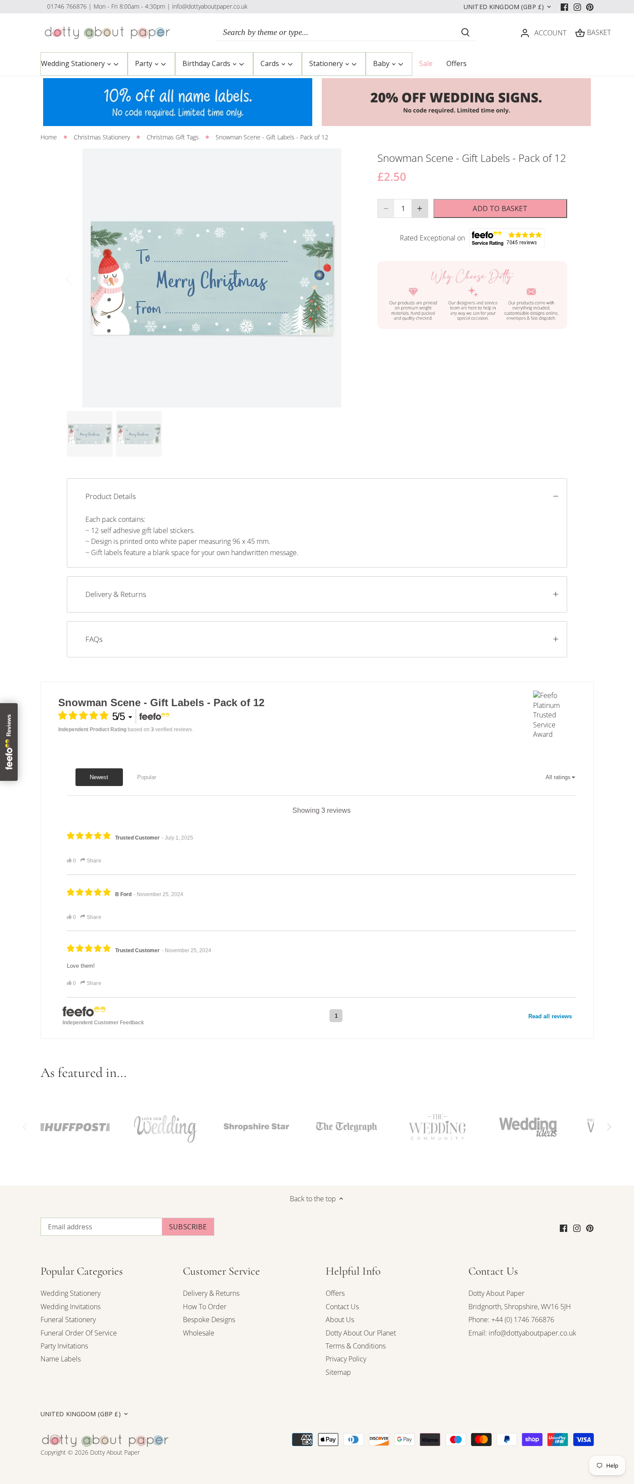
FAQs (94, 639)
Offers (335, 1293)
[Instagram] (577, 6)
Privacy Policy (346, 1359)
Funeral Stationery (68, 1319)
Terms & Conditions (356, 1346)
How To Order (204, 1306)
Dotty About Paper (496, 1293)
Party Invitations (64, 1346)
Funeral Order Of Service (79, 1333)
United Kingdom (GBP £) (504, 7)
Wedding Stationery (70, 1293)
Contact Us (342, 1306)
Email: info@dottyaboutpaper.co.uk (522, 1333)
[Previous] (79, 278)
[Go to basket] (580, 32)
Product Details (110, 496)
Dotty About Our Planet (361, 1333)
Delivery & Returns (115, 594)
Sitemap (338, 1372)
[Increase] (419, 208)
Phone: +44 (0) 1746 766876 (511, 1319)
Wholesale (198, 1333)
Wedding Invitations (70, 1306)
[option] (212, 277)
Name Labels (61, 1359)
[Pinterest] (589, 6)
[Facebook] (564, 6)
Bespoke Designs (209, 1319)
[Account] (524, 32)
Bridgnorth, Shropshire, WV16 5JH (519, 1306)
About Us (340, 1319)
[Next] (343, 278)
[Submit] (465, 32)
